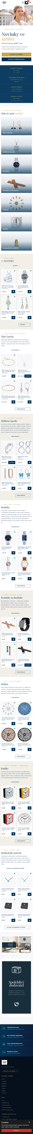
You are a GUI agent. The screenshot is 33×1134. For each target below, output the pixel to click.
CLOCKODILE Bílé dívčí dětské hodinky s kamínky (8, 573)
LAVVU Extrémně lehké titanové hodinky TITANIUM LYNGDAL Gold (24, 573)
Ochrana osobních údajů (7, 1110)
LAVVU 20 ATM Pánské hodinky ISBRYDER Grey (23, 286)
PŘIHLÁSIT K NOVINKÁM (9, 1071)
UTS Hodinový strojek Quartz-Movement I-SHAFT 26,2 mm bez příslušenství (24, 915)
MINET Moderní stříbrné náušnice (23, 457)
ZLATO (3, 1079)
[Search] (22, 2)
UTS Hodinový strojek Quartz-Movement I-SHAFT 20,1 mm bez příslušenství (8, 915)
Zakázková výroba (6, 1105)
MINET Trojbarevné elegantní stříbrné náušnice (24, 312)
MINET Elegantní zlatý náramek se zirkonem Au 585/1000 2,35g (8, 396)
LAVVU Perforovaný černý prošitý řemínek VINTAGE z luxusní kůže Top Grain (24, 660)
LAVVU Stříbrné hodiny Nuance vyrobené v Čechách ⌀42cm (8, 718)
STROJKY (4, 1093)
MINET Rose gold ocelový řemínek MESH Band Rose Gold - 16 (7, 634)
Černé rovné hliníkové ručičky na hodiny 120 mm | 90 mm (8, 889)
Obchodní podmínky (6, 1107)
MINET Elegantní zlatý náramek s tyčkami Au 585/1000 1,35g (8, 371)
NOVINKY (16, 266)
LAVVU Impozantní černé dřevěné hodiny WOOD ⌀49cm (24, 744)
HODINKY (4, 1084)
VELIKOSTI (27, 376)
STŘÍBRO (4, 1081)
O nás (3, 1100)
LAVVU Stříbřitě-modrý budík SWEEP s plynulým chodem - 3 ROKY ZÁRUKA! (8, 803)
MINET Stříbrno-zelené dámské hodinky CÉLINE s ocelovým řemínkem (8, 312)
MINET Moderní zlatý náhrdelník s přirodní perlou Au (24, 371)
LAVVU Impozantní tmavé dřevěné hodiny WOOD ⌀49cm (8, 744)
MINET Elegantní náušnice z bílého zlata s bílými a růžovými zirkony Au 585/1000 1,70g (24, 396)
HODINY (4, 1088)
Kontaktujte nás (5, 1102)
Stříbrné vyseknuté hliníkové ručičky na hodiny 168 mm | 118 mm (24, 889)
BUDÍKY (4, 1090)
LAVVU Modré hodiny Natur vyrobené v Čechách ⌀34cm (24, 718)
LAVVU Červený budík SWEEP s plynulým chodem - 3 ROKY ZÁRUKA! (8, 828)
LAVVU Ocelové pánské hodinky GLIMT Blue (7, 547)
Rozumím (16, 1130)
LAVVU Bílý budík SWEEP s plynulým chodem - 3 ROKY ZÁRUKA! (24, 828)
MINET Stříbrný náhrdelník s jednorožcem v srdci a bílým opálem (8, 286)
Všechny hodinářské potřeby (16, 868)
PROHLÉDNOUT (16, 350)
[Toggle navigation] (30, 2)
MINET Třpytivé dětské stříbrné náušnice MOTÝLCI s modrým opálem (24, 483)
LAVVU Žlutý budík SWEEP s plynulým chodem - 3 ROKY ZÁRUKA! (24, 803)
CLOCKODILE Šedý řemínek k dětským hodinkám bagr (8, 660)
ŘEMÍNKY (4, 1086)
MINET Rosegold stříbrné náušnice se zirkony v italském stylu (8, 483)
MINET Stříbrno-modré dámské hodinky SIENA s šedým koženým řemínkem (24, 547)
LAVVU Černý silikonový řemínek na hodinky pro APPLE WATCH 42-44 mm (24, 634)
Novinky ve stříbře (16, 54)
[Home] (4, 2)
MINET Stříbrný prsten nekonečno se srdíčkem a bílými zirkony (7, 457)
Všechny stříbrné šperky (16, 59)
